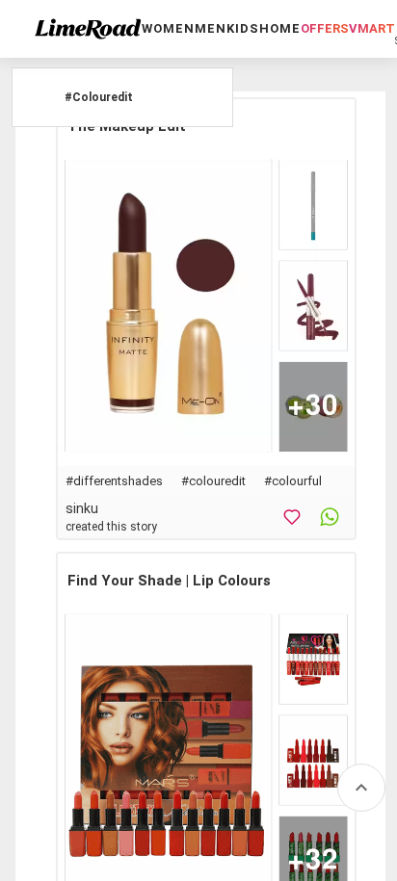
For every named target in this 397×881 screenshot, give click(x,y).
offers (325, 28)
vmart (372, 28)
